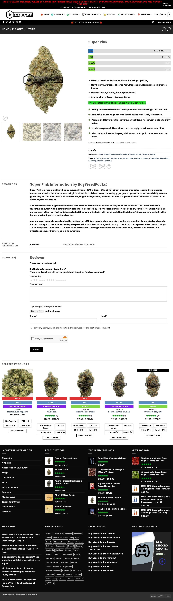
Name (33, 316)
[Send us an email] (17, 22)
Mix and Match (10, 487)
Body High (74, 538)
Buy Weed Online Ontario (101, 542)
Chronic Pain (107, 158)
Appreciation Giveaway (14, 467)
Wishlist (6, 511)
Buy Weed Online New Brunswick (105, 553)
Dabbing (49, 546)
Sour (48, 579)
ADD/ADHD (58, 534)
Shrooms (145, 14)
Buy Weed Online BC (99, 566)
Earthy (79, 546)
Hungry (59, 558)
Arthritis (97, 158)
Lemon (74, 562)
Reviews (6, 492)
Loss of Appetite (53, 566)
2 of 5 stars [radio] (35, 280)
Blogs (5, 472)
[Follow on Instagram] (7, 22)
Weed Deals (8, 506)
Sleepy (78, 575)
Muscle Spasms (53, 571)
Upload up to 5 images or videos (46, 306)
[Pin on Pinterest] (104, 166)
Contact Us (8, 477)
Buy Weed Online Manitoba (103, 562)
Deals (46, 14)
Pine (73, 571)
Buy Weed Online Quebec (101, 533)
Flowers (74, 14)
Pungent (50, 575)
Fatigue (59, 550)
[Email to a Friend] (100, 166)
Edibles (110, 14)
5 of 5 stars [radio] (60, 280)
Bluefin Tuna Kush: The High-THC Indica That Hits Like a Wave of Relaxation (19, 583)
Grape (49, 554)
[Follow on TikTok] (10, 22)
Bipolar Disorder (60, 538)
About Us (7, 458)
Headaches (154, 158)
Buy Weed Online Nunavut (102, 557)
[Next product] (164, 29)
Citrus (70, 542)
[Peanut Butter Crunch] (119, 384)
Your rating (35, 276)
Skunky (69, 575)
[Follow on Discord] (20, 22)
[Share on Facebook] (91, 166)
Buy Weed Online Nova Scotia (104, 537)
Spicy (54, 579)
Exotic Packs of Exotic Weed (128, 154)
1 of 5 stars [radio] (31, 280)
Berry (48, 538)
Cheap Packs (109, 154)
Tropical (79, 579)
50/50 (48, 534)
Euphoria (138, 158)
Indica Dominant (72, 558)
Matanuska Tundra (85, 412)
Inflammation (52, 562)
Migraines (164, 158)
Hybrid (31, 29)
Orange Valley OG (153, 412)
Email (104, 316)
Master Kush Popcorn (17, 412)
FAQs (4, 482)
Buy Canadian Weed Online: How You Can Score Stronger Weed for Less (20, 549)
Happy (57, 554)
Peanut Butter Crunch (119, 412)
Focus (145, 158)
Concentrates (92, 14)
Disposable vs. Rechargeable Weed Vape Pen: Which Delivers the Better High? (21, 560)
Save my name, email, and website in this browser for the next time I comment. (72, 328)
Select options (17, 431)
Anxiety (68, 534)
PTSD (80, 571)
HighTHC (50, 558)
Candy (49, 542)
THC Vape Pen (127, 14)
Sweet (70, 579)
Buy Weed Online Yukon (101, 570)
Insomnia (65, 562)
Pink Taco (51, 412)
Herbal (77, 554)
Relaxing (92, 161)
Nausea (65, 571)
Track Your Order (11, 501)
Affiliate (6, 462)
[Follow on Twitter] (13, 22)
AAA (101, 154)
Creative (118, 158)
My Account (8, 497)
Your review (36, 284)
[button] (153, 22)
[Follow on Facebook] (4, 22)
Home (5, 29)
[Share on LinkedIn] (109, 166)
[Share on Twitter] (95, 166)
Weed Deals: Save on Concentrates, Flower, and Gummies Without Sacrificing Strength (21, 537)
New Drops (59, 14)
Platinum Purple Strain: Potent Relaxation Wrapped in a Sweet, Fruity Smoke (19, 571)
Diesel (71, 546)
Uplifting (108, 161)
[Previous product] (169, 29)
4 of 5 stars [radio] (50, 280)
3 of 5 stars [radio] (41, 280)
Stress (100, 161)
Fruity (75, 550)
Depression (128, 158)
